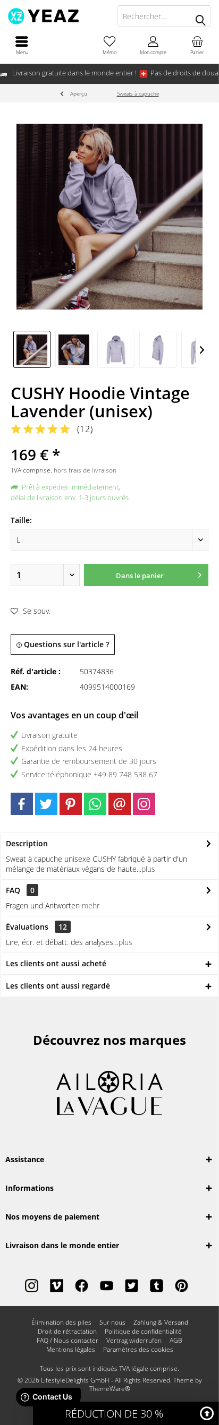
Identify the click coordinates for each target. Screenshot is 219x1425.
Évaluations (27, 927)
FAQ (20, 890)
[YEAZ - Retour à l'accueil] (55, 16)
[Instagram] (144, 804)
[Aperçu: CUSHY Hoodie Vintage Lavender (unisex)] (31, 349)
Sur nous (112, 1322)
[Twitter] (46, 804)
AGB (176, 1340)
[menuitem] (22, 45)
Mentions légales (70, 1349)
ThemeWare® (109, 1388)
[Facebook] (22, 804)
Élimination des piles (61, 1322)
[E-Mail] (119, 804)
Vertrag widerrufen (134, 1340)
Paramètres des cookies (138, 1349)
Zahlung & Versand (160, 1322)
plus (148, 869)
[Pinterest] (71, 804)
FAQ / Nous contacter (67, 1340)
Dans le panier (140, 575)
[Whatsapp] (95, 804)
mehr (90, 905)
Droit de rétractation (67, 1331)
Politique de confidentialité (143, 1331)
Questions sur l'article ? (65, 644)
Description (27, 843)
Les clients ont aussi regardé (58, 986)
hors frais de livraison (85, 470)
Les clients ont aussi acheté (56, 963)
